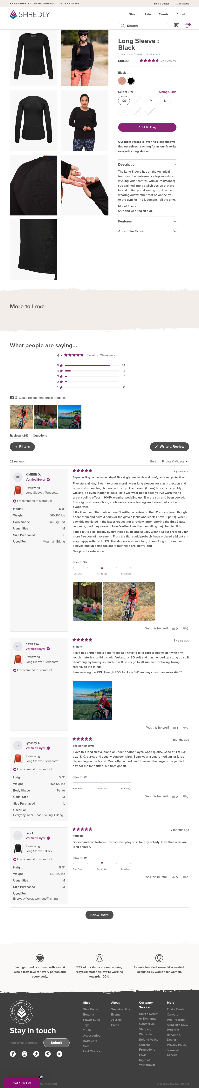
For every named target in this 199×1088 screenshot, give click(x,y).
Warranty (145, 1034)
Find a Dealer (161, 3)
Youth (87, 1030)
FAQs (143, 1055)
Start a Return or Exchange (149, 1016)
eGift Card (90, 1041)
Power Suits (91, 1019)
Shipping (145, 1029)
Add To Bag (147, 127)
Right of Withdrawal (147, 1062)
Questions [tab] (40, 436)
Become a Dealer (174, 1037)
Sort (153, 461)
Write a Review (174, 448)
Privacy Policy (176, 1045)
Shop (133, 14)
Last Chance (91, 1051)
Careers (172, 1014)
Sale (147, 14)
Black (122, 72)
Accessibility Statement (173, 1083)
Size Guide (90, 1009)
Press (115, 1025)
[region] (46, 417)
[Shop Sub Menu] (139, 14)
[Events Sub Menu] (171, 14)
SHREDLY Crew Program (177, 1027)
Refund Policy (148, 1039)
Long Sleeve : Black (39, 851)
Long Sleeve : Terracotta (42, 492)
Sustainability (120, 1009)
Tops (121, 54)
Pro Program (176, 1019)
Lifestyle (154, 54)
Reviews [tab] (19, 436)
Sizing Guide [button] (167, 92)
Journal (116, 1019)
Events (164, 14)
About (180, 14)
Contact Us (183, 3)
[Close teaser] (41, 1077)
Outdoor (136, 54)
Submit (56, 1042)
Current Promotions (147, 1047)
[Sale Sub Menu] (153, 14)
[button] (158, 60)
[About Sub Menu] (187, 14)
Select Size (126, 92)
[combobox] (146, 25)
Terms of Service (173, 1052)
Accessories (91, 1035)
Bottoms (89, 1014)
